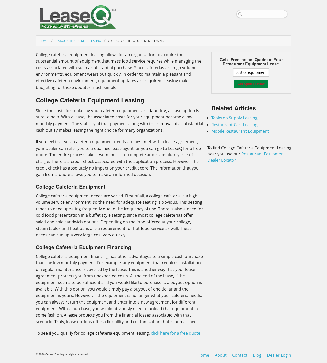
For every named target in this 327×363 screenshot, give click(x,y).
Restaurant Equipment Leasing (78, 41)
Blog (257, 355)
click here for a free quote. (176, 333)
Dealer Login (279, 355)
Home (44, 41)
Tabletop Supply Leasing (234, 118)
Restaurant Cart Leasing (234, 124)
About (221, 355)
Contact (239, 355)
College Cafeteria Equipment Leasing (136, 41)
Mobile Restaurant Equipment (240, 131)
